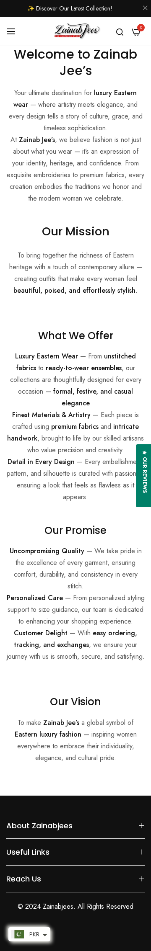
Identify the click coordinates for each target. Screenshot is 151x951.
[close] (145, 8)
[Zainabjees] (75, 31)
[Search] (119, 31)
